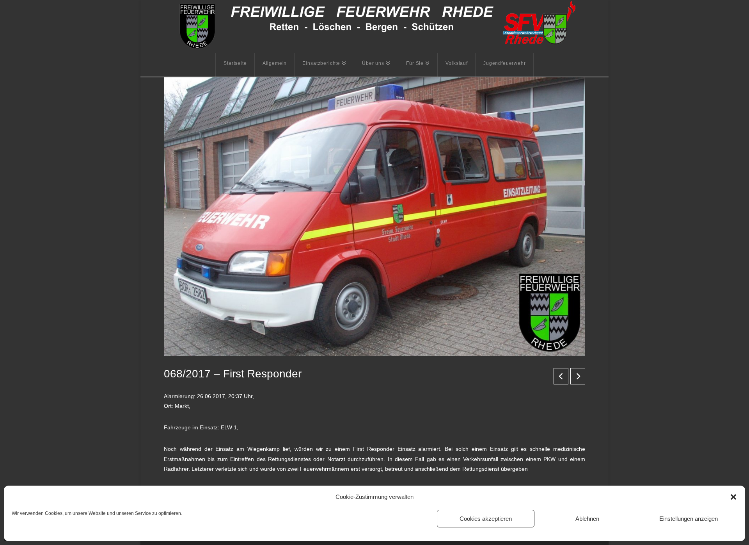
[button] (733, 497)
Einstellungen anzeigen (688, 518)
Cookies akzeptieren (486, 518)
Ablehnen (587, 518)
